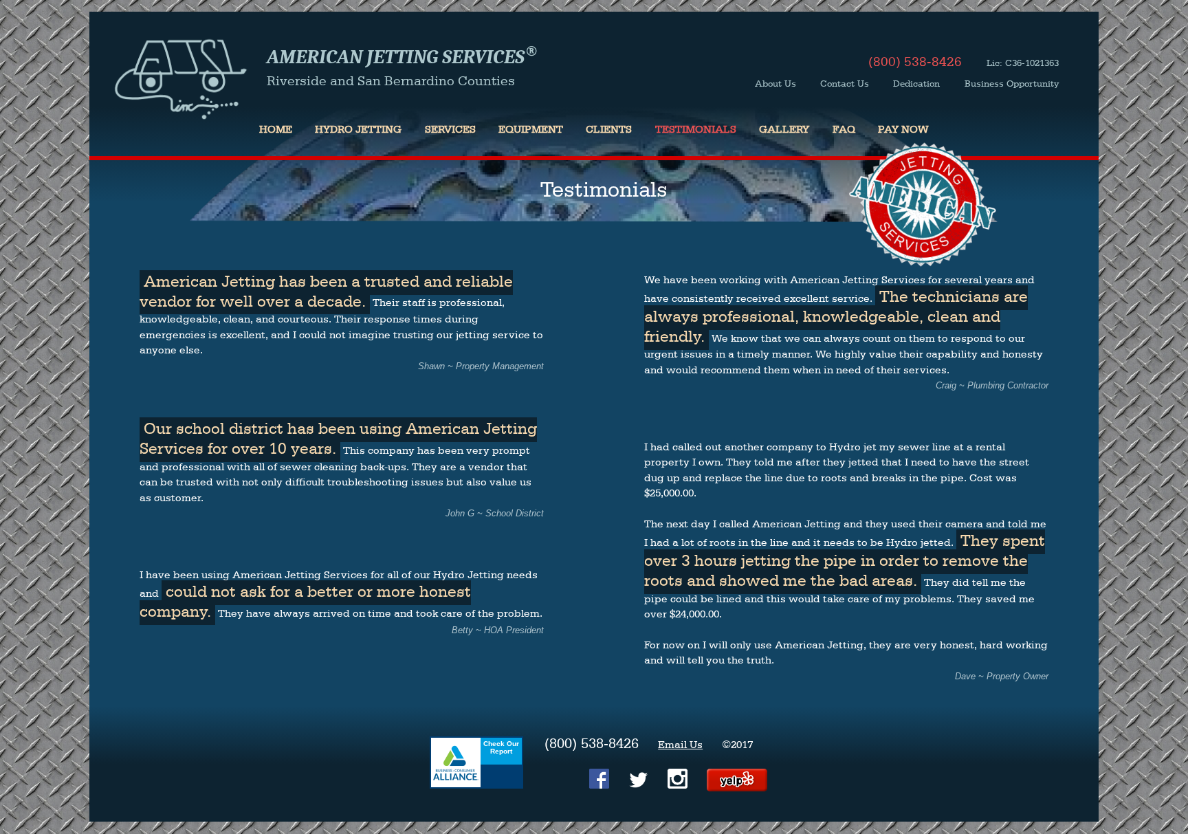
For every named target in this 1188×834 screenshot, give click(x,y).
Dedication (916, 84)
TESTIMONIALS (695, 129)
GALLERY (784, 129)
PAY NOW (903, 129)
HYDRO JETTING (358, 129)
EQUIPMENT (530, 129)
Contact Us (844, 84)
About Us (775, 84)
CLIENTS (609, 129)
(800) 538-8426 (915, 62)
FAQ (844, 129)
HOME (275, 129)
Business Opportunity (1012, 84)
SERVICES (450, 129)
